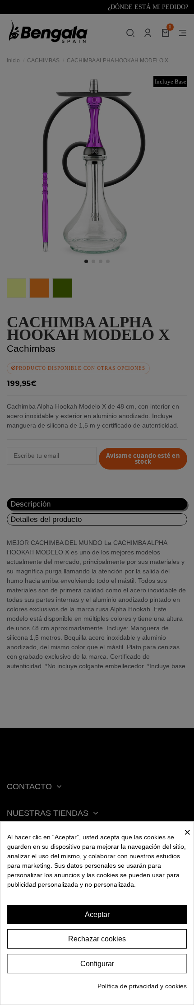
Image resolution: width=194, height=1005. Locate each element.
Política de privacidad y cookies (142, 986)
